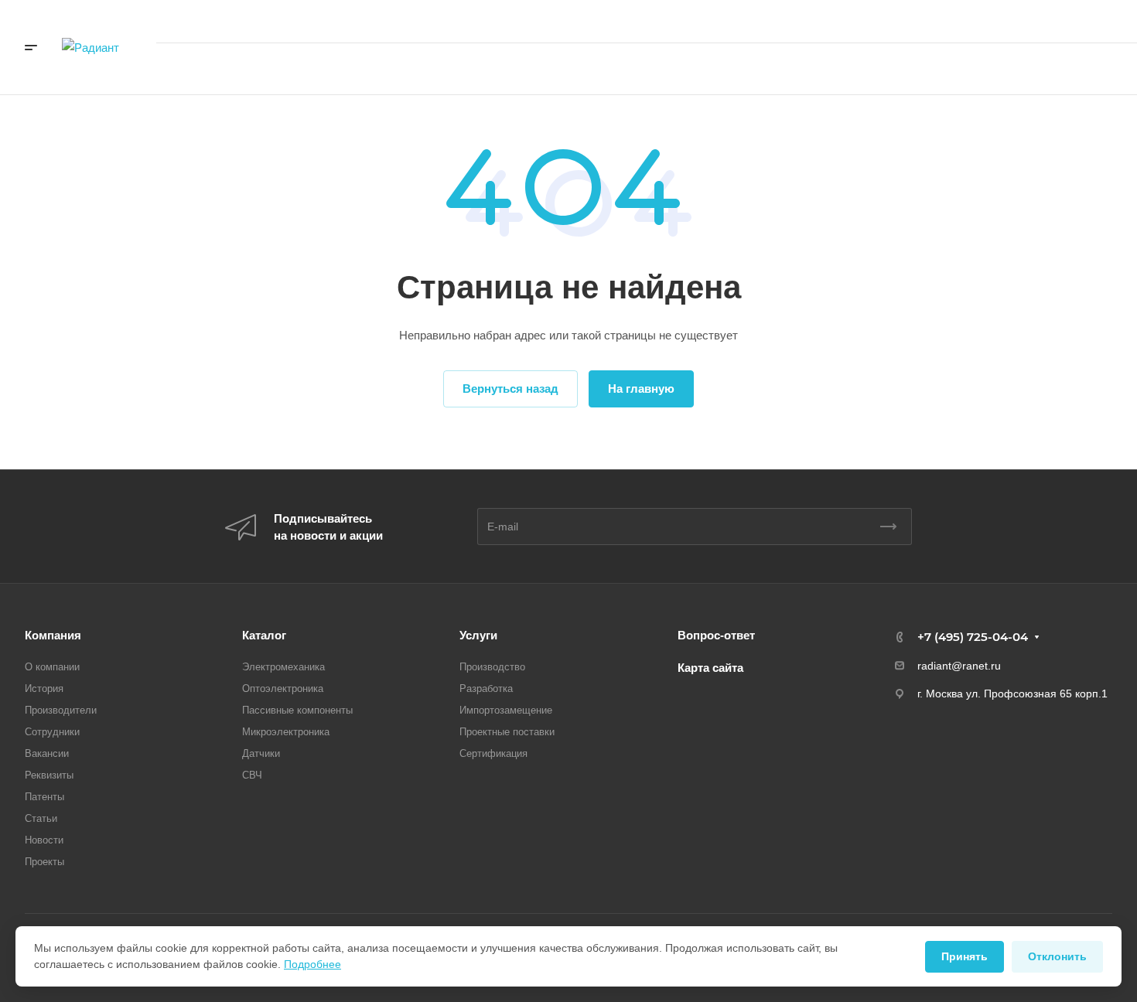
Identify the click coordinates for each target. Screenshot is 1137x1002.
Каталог (264, 635)
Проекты (44, 861)
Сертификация (493, 753)
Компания (53, 635)
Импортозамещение (505, 710)
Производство (492, 667)
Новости (44, 840)
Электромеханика (283, 667)
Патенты (44, 797)
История (44, 688)
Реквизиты (49, 775)
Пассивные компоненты (297, 710)
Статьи (41, 818)
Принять (964, 956)
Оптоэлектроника (282, 688)
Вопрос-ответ (716, 635)
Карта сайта (710, 667)
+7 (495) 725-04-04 (955, 21)
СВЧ (252, 775)
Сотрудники (52, 732)
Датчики (261, 753)
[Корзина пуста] (843, 69)
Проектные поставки (507, 732)
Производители (61, 710)
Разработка (486, 688)
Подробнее (312, 964)
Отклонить (1057, 956)
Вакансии (47, 753)
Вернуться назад (510, 388)
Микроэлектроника (285, 732)
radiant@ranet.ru (959, 665)
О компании (52, 667)
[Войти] (797, 69)
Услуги (478, 635)
